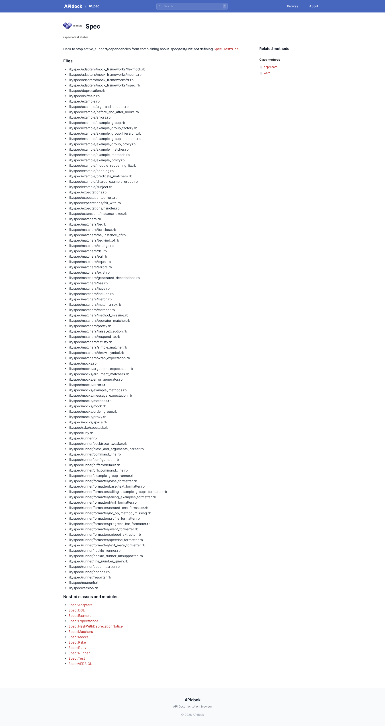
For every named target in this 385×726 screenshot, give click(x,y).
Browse (292, 6)
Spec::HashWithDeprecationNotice (95, 626)
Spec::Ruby (77, 648)
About (313, 6)
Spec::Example (80, 615)
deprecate (270, 67)
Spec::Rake (77, 642)
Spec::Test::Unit (226, 49)
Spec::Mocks (78, 637)
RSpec (94, 6)
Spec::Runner (79, 653)
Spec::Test (76, 658)
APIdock (73, 6)
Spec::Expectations (83, 621)
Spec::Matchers (80, 632)
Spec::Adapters (80, 605)
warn (267, 73)
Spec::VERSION (80, 664)
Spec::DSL (76, 610)
